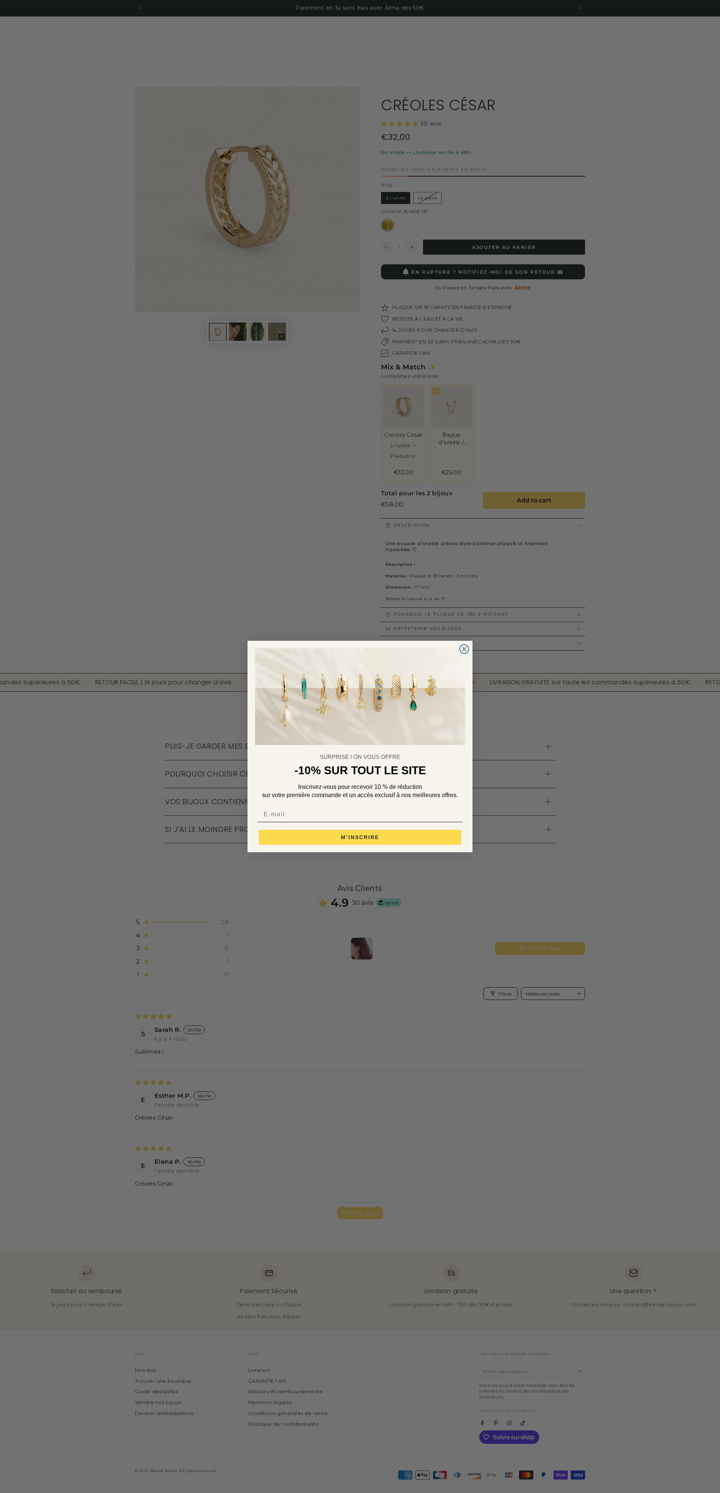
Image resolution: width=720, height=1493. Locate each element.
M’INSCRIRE (360, 837)
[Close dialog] (464, 649)
